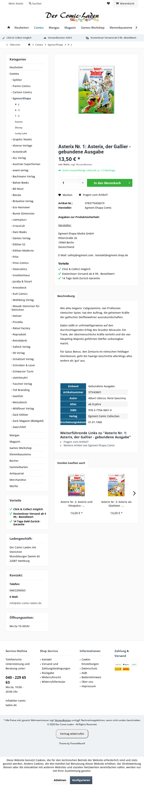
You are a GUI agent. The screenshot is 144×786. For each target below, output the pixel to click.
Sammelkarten (19, 467)
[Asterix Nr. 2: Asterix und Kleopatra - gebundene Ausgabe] (76, 485)
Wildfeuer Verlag (23, 408)
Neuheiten (16, 67)
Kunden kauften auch (71, 463)
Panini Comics (21, 86)
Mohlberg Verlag (23, 300)
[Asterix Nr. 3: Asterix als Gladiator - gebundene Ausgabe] (116, 485)
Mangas (15, 435)
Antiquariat (17, 473)
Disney (18, 127)
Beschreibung (66, 296)
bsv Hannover (21, 207)
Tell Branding (21, 390)
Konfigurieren (81, 780)
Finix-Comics (20, 263)
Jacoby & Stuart (22, 281)
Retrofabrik (19, 340)
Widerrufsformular (53, 681)
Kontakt (47, 659)
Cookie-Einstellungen (90, 662)
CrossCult (18, 226)
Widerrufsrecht (51, 677)
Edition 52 (18, 244)
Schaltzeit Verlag (23, 359)
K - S (17, 110)
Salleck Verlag (21, 346)
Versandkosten (63, 720)
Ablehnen (60, 780)
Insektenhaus (21, 275)
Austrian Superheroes (26, 164)
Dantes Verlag (21, 238)
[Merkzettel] (108, 3)
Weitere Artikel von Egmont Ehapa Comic (89, 445)
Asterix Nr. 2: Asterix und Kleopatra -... (76, 503)
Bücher (14, 460)
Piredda (17, 322)
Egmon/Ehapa (21, 98)
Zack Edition (20, 414)
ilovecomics (19, 269)
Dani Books (19, 232)
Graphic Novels (22, 139)
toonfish (17, 396)
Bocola (16, 195)
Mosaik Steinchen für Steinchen (25, 307)
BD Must (17, 189)
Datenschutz (89, 668)
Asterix (18, 121)
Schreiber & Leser (23, 365)
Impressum (89, 686)
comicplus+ (19, 219)
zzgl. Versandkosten (81, 164)
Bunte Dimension (23, 213)
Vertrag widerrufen (72, 733)
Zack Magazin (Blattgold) (28, 421)
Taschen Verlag (22, 384)
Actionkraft (19, 151)
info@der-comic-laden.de (25, 603)
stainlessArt (20, 377)
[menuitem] (125, 3)
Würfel (14, 486)
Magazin (15, 441)
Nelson (17, 316)
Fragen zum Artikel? (95, 194)
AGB (84, 673)
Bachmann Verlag (23, 176)
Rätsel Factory (21, 328)
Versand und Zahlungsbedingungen (56, 666)
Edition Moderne (23, 250)
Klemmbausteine (20, 454)
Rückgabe (48, 673)
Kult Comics (20, 293)
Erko (15, 256)
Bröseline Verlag (22, 201)
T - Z (17, 116)
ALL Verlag (19, 158)
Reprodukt (19, 334)
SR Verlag (18, 353)
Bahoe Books (20, 182)
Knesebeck (19, 287)
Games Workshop (21, 448)
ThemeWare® (77, 743)
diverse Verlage (22, 145)
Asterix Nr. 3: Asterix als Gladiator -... (116, 503)
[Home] (9, 27)
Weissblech (19, 402)
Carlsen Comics (22, 92)
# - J (16, 104)
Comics (14, 73)
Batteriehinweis (91, 677)
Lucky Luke (20, 133)
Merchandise (18, 480)
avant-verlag (20, 170)
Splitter (17, 80)
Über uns (87, 681)
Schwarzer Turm (22, 371)
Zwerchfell (19, 427)
